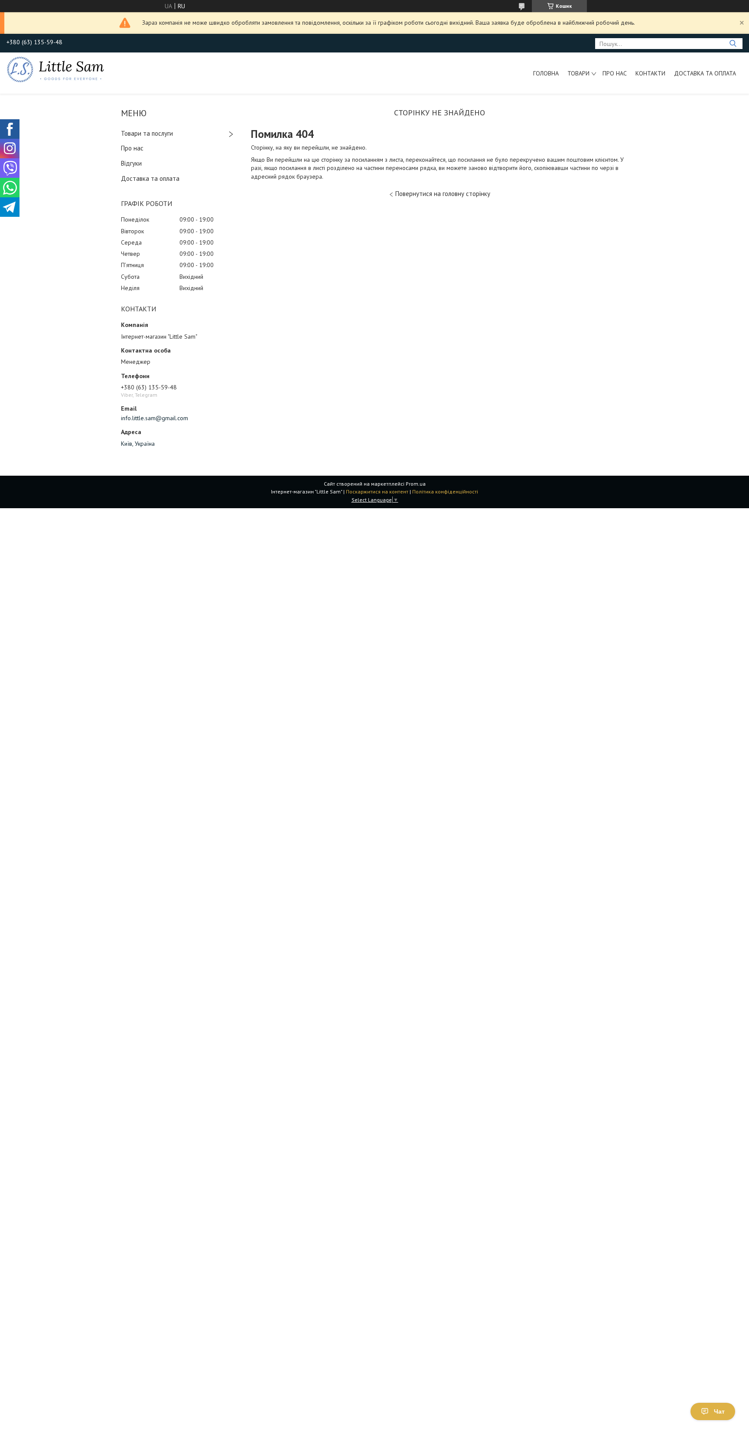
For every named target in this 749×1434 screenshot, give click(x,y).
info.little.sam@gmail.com (154, 418)
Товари (578, 73)
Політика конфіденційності (445, 491)
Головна (546, 73)
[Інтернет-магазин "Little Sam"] (55, 69)
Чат (719, 1411)
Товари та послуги (147, 133)
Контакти (650, 73)
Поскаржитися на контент (377, 491)
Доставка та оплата (705, 73)
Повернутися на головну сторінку (442, 193)
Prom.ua (416, 483)
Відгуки (131, 163)
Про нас (614, 73)
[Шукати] (732, 43)
